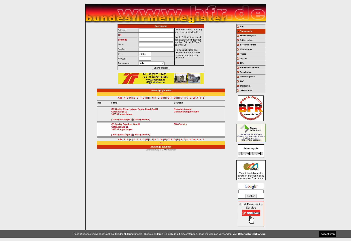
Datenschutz (246, 90)
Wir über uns (246, 49)
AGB (242, 81)
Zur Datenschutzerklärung (249, 233)
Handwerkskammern (249, 67)
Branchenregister (248, 36)
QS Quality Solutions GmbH (125, 124)
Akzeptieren (328, 233)
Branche (122, 40)
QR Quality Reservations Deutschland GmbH (134, 109)
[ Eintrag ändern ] (141, 119)
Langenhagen (125, 114)
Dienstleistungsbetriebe (186, 111)
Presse (243, 54)
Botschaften (246, 72)
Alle (120, 98)
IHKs (242, 63)
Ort (119, 35)
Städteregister (246, 40)
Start (242, 26)
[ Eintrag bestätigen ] (121, 119)
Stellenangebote (247, 77)
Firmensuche (246, 31)
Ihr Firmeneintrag (248, 45)
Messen (243, 58)
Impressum (245, 86)
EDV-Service (180, 124)
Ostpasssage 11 (119, 127)
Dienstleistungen (182, 109)
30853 (114, 114)
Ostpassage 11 (119, 111)
